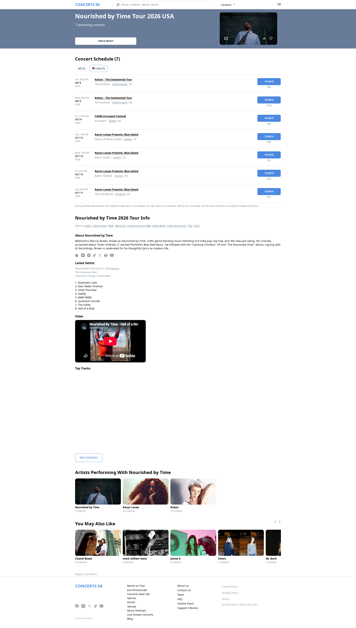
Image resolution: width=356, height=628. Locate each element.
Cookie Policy (230, 586)
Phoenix (120, 194)
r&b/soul (120, 225)
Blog (130, 618)
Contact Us (184, 590)
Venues (131, 606)
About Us (183, 585)
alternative (159, 225)
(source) (115, 268)
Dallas (128, 139)
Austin (117, 157)
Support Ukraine (187, 608)
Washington (119, 84)
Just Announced (137, 590)
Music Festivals (136, 610)
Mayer (112, 121)
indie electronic (176, 225)
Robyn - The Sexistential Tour (113, 79)
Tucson (119, 175)
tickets (269, 81)
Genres (131, 598)
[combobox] (228, 5)
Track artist (105, 41)
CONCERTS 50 (87, 4)
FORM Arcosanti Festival (110, 116)
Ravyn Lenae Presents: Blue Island (116, 134)
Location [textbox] (226, 4)
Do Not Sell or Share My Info (239, 604)
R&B (110, 225)
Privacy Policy (230, 592)
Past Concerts (89, 457)
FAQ (179, 599)
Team (180, 594)
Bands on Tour (136, 585)
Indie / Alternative (95, 225)
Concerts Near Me (138, 594)
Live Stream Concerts (140, 614)
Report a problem (86, 574)
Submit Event (185, 603)
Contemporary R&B (139, 225)
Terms (225, 599)
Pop (190, 225)
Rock (197, 225)
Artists (131, 602)
